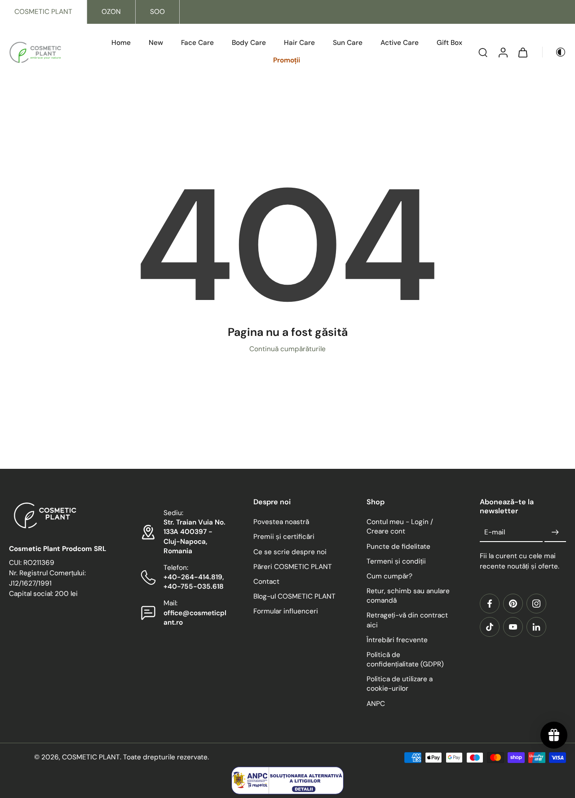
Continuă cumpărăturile (287, 348)
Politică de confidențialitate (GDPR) (405, 659)
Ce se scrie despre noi (290, 551)
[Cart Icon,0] (522, 52)
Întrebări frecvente (397, 639)
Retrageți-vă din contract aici (407, 620)
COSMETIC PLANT (43, 11)
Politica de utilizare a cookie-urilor (400, 684)
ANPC (376, 703)
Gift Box (449, 42)
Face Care (197, 42)
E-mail (494, 532)
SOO (157, 11)
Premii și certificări (283, 537)
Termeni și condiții (396, 561)
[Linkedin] (536, 627)
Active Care (399, 42)
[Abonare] (555, 532)
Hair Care (299, 42)
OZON (111, 11)
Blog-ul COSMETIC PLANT (294, 596)
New (156, 42)
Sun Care (348, 42)
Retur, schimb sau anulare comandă (408, 595)
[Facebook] (490, 603)
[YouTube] (513, 627)
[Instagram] (536, 603)
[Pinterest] (513, 603)
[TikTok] (490, 627)
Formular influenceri (285, 611)
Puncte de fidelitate (398, 546)
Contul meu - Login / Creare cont (400, 526)
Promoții (286, 60)
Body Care (249, 42)
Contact (266, 581)
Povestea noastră (281, 521)
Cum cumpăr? (389, 576)
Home (121, 42)
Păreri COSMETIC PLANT (292, 566)
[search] (483, 52)
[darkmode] (554, 52)
